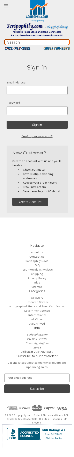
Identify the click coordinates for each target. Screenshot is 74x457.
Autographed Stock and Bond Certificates (37, 306)
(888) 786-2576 (56, 48)
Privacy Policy (37, 278)
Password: (14, 102)
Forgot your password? (37, 136)
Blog (37, 282)
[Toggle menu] (5, 5)
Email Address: (16, 82)
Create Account (30, 202)
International (37, 315)
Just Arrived (37, 323)
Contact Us (37, 256)
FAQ (37, 265)
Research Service (37, 302)
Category (37, 298)
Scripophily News (37, 261)
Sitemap (37, 287)
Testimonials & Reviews (37, 269)
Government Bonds (37, 310)
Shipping (37, 274)
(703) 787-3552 (17, 48)
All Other (37, 319)
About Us (37, 252)
